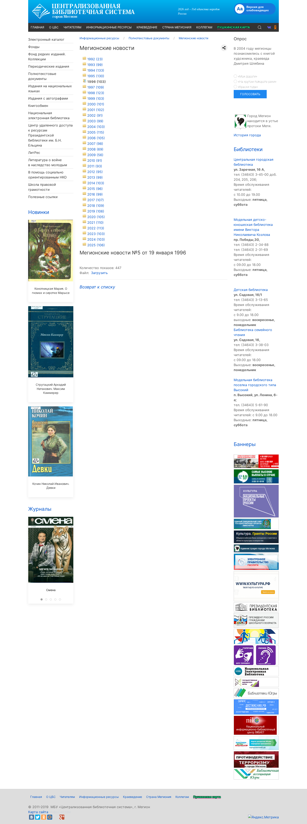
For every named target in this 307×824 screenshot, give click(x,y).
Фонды (33, 47)
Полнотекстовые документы (42, 76)
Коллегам (182, 797)
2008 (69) (95, 149)
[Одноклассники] (43, 817)
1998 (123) (95, 93)
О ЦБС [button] (53, 27)
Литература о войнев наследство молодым (47, 162)
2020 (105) (96, 217)
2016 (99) (95, 194)
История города (247, 135)
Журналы (39, 509)
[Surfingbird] (67, 817)
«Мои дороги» (247, 76)
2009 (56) (95, 155)
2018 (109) (95, 205)
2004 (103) (96, 127)
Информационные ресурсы (99, 797)
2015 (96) (95, 189)
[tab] (42, 599)
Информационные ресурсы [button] (109, 27)
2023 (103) (96, 234)
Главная (36, 797)
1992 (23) (95, 59)
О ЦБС (51, 797)
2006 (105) (96, 138)
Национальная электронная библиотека (49, 115)
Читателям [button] (72, 27)
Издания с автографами (48, 98)
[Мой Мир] (49, 817)
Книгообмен (38, 106)
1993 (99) (95, 65)
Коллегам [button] (204, 27)
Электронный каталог (46, 39)
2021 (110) (95, 222)
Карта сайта (38, 812)
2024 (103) (96, 239)
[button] (260, 27)
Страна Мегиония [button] (176, 27)
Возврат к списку (97, 286)
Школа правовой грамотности (42, 187)
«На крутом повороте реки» (256, 81)
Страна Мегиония (158, 797)
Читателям (67, 797)
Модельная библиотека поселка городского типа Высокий (255, 385)
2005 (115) (95, 132)
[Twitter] (37, 817)
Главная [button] (37, 27)
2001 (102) (95, 110)
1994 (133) (95, 70)
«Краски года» (247, 86)
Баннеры (245, 444)
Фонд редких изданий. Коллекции (47, 56)
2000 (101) (95, 104)
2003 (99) (95, 121)
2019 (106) (95, 211)
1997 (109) (95, 87)
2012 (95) (95, 172)
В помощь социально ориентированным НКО (47, 174)
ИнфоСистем (60, 812)
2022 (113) (95, 228)
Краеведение (132, 797)
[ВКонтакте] (31, 817)
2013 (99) (95, 177)
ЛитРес (34, 152)
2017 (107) (95, 200)
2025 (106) (96, 245)
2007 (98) (95, 144)
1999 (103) (95, 98)
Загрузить (99, 273)
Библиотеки (248, 149)
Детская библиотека (251, 290)
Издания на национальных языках (50, 88)
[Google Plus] (61, 817)
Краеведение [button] (147, 27)
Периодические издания (48, 66)
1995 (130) (95, 76)
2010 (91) (94, 160)
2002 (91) (95, 115)
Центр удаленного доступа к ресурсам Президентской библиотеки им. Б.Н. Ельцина (50, 135)
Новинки (38, 212)
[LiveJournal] (55, 817)
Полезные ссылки (43, 197)
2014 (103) (95, 183)
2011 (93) (94, 166)
